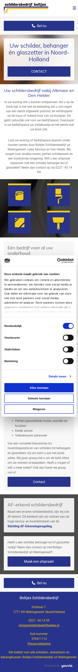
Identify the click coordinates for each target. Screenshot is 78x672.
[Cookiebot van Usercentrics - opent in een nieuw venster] (57, 260)
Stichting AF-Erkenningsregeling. (30, 526)
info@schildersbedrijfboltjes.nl (39, 625)
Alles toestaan (39, 387)
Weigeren (39, 409)
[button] (65, 8)
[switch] (68, 337)
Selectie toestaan (39, 398)
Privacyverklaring (39, 644)
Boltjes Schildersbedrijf (39, 598)
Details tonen (57, 376)
